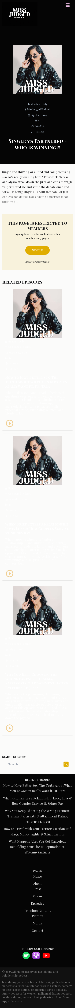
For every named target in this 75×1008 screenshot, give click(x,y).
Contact (37, 930)
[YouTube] (46, 958)
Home (37, 876)
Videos (37, 896)
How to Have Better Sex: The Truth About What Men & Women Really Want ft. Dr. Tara (36, 381)
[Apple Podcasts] (36, 958)
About (37, 883)
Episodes (37, 903)
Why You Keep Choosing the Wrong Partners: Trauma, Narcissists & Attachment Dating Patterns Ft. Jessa (36, 681)
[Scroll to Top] (68, 990)
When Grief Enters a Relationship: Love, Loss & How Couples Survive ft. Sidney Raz (37, 528)
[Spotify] (26, 958)
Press (37, 889)
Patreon (37, 916)
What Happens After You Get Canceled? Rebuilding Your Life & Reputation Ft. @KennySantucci (37, 846)
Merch (37, 923)
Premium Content (37, 910)
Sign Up (37, 250)
